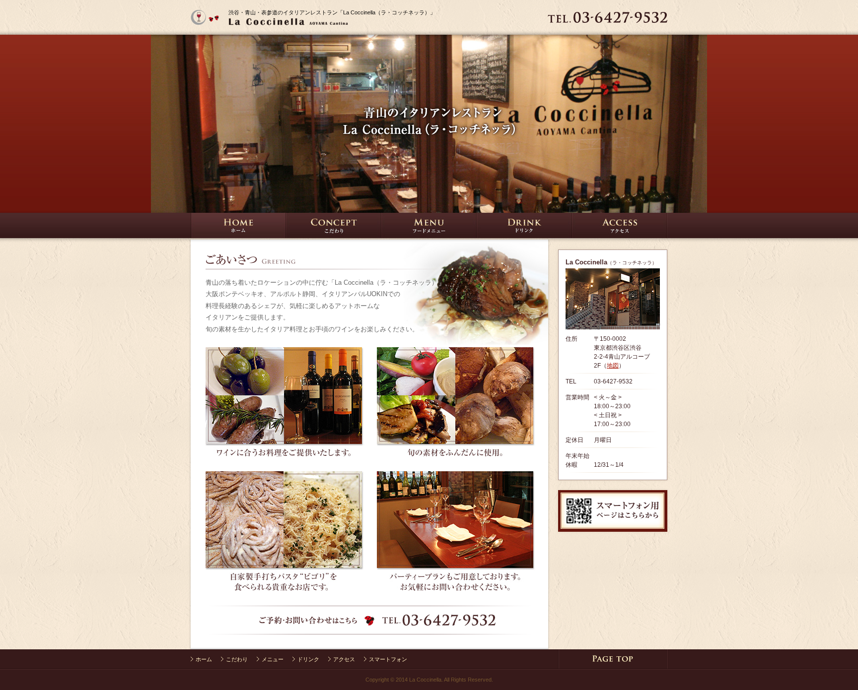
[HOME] (277, 30)
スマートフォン (388, 659)
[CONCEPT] (333, 233)
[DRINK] (524, 233)
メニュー (273, 659)
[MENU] (429, 233)
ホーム (204, 659)
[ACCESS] (619, 233)
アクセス (344, 659)
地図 (613, 365)
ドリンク (308, 659)
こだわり (237, 659)
